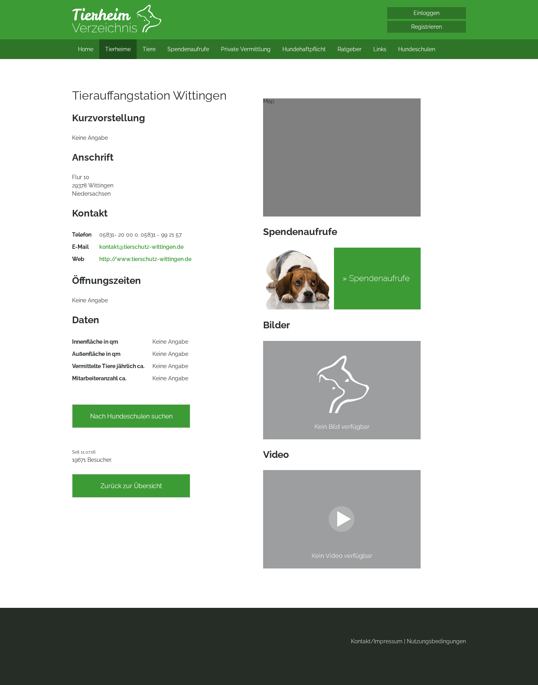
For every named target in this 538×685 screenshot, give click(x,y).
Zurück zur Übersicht (131, 486)
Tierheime (118, 49)
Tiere (149, 49)
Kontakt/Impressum (377, 641)
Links (379, 49)
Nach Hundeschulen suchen (131, 416)
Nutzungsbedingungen (436, 641)
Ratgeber (350, 49)
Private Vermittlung (246, 49)
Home (85, 49)
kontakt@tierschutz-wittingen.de (141, 247)
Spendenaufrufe (188, 49)
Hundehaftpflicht (304, 49)
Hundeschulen (416, 49)
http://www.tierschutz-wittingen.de (145, 259)
